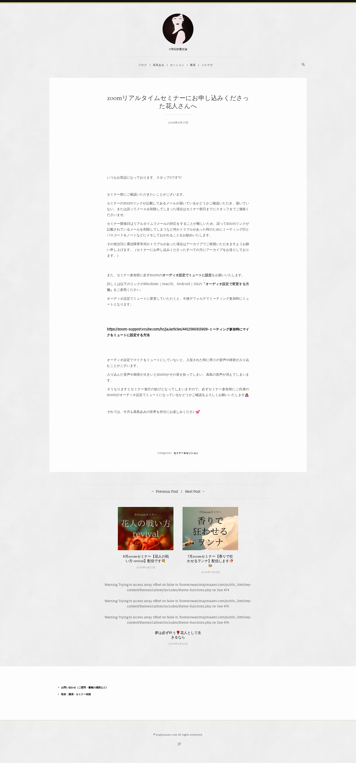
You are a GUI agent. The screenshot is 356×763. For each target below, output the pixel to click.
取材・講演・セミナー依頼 (76, 694)
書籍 (193, 64)
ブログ (142, 64)
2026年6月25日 (178, 122)
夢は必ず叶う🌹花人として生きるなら (178, 635)
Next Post (192, 491)
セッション (177, 64)
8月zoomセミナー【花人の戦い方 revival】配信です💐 (146, 558)
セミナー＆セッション (186, 452)
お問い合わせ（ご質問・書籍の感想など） (84, 687)
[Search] (303, 64)
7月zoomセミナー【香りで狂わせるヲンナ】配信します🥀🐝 (210, 560)
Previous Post (167, 491)
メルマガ (207, 64)
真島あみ (158, 64)
